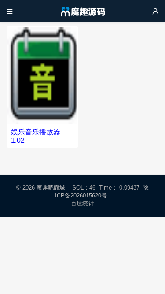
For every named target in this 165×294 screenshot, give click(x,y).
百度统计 (82, 203)
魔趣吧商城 (51, 187)
